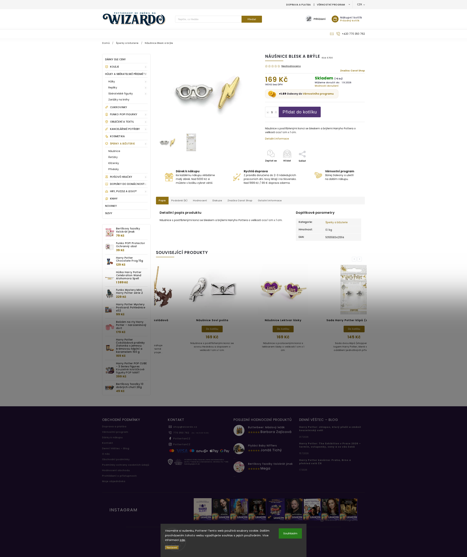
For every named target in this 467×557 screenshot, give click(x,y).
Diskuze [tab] (217, 200)
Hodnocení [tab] (200, 200)
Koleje (114, 67)
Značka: (352, 70)
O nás (106, 453)
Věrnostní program (331, 4)
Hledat (252, 19)
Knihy (114, 198)
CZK (359, 4)
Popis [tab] (162, 200)
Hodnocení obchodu (116, 470)
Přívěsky (113, 169)
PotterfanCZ (181, 438)
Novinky (111, 206)
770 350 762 (181, 432)
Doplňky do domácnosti (127, 184)
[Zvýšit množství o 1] (276, 112)
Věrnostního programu (318, 94)
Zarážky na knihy (119, 99)
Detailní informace (277, 138)
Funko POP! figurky (123, 114)
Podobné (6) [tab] (179, 200)
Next (360, 259)
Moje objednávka (113, 481)
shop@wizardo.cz (185, 426)
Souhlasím (290, 533)
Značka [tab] (239, 200)
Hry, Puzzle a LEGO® (123, 191)
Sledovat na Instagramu (341, 520)
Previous (354, 259)
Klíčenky (113, 163)
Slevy (108, 213)
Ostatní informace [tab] (270, 200)
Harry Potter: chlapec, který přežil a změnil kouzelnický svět (330, 428)
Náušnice (114, 151)
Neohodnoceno (291, 66)
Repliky (112, 87)
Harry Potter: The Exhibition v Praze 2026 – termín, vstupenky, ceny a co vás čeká (330, 445)
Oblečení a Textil (122, 121)
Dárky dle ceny (115, 59)
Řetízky (113, 157)
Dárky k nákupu (112, 437)
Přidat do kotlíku (300, 111)
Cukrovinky (118, 107)
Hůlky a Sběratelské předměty (125, 74)
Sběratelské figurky (120, 93)
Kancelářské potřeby (125, 129)
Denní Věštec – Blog (115, 448)
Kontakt (107, 442)
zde (182, 540)
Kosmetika (117, 136)
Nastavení (172, 547)
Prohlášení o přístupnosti (119, 475)
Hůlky (111, 81)
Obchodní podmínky (116, 459)
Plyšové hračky (121, 177)
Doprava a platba (298, 4)
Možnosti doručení (327, 85)
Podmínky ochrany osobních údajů (125, 464)
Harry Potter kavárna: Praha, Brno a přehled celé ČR (325, 462)
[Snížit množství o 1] (267, 112)
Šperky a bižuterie (122, 143)
